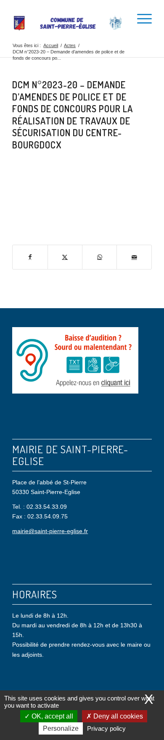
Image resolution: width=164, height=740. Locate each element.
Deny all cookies (117, 716)
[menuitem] (120, 17)
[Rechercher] (120, 17)
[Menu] (140, 17)
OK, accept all (51, 716)
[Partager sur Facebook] (30, 257)
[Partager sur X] (65, 257)
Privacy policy (106, 728)
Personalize (61, 728)
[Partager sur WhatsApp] (99, 257)
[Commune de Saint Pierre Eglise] (68, 23)
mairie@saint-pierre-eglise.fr (50, 531)
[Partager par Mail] (134, 257)
